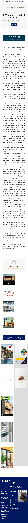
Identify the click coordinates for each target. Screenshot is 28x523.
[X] (12, 24)
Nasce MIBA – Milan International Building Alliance (14, 506)
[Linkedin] (15, 24)
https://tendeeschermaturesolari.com (14, 268)
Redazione (7, 20)
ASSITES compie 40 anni (5, 517)
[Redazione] (14, 262)
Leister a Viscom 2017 (8, 338)
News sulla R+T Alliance (13, 494)
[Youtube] (14, 483)
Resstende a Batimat (20, 338)
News (8, 7)
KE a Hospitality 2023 (14, 500)
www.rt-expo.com (7, 251)
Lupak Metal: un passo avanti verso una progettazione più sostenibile (5, 510)
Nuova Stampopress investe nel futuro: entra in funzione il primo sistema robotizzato (5, 499)
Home (4, 7)
